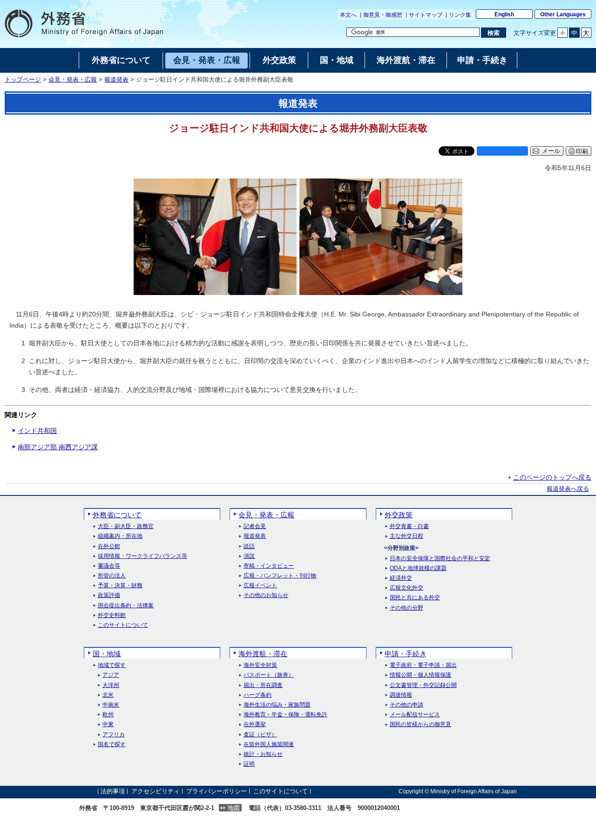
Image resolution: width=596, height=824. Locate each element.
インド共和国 (37, 430)
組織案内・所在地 (120, 536)
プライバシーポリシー (216, 791)
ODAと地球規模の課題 (418, 568)
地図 (234, 807)
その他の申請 (406, 705)
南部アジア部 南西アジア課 (58, 447)
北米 (108, 695)
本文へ (348, 15)
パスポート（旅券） (269, 675)
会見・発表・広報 (72, 79)
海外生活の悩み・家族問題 (277, 705)
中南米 (110, 705)
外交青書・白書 (409, 526)
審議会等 (109, 566)
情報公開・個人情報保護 (420, 675)
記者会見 (255, 526)
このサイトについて (123, 625)
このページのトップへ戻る (552, 477)
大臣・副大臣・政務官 (126, 526)
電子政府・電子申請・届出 (423, 665)
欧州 (108, 715)
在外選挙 (255, 724)
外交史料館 (112, 615)
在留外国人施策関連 (269, 745)
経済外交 (401, 578)
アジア (110, 675)
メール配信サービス (415, 715)
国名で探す (112, 745)
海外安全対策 (260, 665)
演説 (249, 556)
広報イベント (260, 586)
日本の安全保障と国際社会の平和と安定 (440, 559)
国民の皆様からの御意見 (420, 724)
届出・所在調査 (263, 685)
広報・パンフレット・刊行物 (280, 576)
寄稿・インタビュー (269, 566)
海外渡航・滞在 (262, 654)
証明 (249, 764)
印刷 (582, 151)
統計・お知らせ (263, 754)
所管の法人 (112, 576)
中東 (108, 724)
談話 (249, 546)
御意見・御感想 (382, 15)
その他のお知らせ (266, 595)
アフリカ (113, 735)
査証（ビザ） (260, 735)
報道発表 (116, 79)
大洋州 (110, 685)
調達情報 (401, 695)
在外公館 (109, 546)
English (504, 14)
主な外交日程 (406, 536)
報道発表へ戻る (568, 489)
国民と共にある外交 (415, 598)
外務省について (117, 515)
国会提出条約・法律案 (126, 606)
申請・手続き (406, 654)
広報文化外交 (406, 588)
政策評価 (109, 595)
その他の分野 (406, 608)
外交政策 (399, 515)
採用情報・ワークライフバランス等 (142, 556)
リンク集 (460, 15)
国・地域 (107, 654)
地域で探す (112, 665)
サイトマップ (425, 15)
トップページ (23, 79)
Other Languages (563, 14)
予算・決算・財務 (120, 586)
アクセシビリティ (155, 791)
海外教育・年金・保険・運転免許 (285, 715)
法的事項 (113, 791)
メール (551, 151)
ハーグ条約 (257, 695)
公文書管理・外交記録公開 (423, 685)
